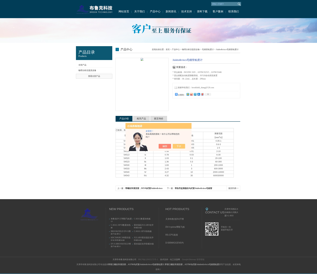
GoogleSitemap (189, 259)
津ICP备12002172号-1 (148, 259)
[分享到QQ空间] (188, 94)
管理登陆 (200, 259)
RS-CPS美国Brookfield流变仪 (173, 235)
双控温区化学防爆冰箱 (144, 244)
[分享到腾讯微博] (195, 94)
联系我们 (233, 11)
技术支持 (186, 11)
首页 (168, 49)
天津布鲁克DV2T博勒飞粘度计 (174, 219)
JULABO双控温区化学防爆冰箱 (144, 238)
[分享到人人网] (198, 94)
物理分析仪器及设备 (87, 70)
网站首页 (124, 11)
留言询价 (158, 118)
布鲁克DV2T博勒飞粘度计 (121, 220)
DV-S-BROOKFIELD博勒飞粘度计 (121, 245)
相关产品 (141, 118)
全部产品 (82, 65)
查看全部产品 (94, 76)
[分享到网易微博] (202, 94)
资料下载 (202, 11)
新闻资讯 (171, 11)
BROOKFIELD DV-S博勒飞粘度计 (121, 232)
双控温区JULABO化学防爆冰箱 (144, 226)
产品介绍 (124, 118)
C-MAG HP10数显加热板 (121, 226)
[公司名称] (94, 9)
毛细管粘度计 (208, 49)
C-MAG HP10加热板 (143, 231)
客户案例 (218, 11)
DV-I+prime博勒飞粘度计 (175, 227)
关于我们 (139, 11)
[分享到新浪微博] (191, 94)
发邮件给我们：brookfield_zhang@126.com (196, 87)
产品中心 (155, 11)
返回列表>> (233, 188)
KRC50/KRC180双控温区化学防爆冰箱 (120, 238)
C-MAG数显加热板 (142, 219)
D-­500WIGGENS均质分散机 (174, 243)
